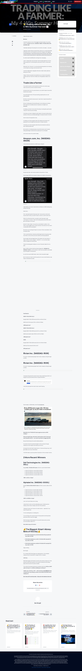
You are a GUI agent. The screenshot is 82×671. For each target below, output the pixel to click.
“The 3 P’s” (35, 70)
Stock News (60, 33)
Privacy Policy (39, 667)
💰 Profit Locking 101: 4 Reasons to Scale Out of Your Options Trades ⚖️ (13, 626)
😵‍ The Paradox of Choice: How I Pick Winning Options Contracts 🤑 (30, 627)
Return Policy (48, 667)
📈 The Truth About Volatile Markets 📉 (65, 43)
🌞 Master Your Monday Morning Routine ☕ (66, 50)
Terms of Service (34, 667)
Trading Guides (47, 1)
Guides (60, 49)
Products (36, 1)
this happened (41, 404)
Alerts (41, 1)
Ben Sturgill (37, 603)
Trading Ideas (61, 37)
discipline (25, 106)
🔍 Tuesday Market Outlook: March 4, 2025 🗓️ (66, 46)
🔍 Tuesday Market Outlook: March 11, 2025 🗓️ (66, 35)
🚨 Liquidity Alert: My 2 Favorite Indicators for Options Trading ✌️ (49, 626)
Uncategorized (65, 33)
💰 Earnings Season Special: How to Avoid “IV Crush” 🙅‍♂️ (68, 626)
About (53, 1)
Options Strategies (15, 24)
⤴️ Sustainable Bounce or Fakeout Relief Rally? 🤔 (67, 39)
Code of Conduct (43, 667)
